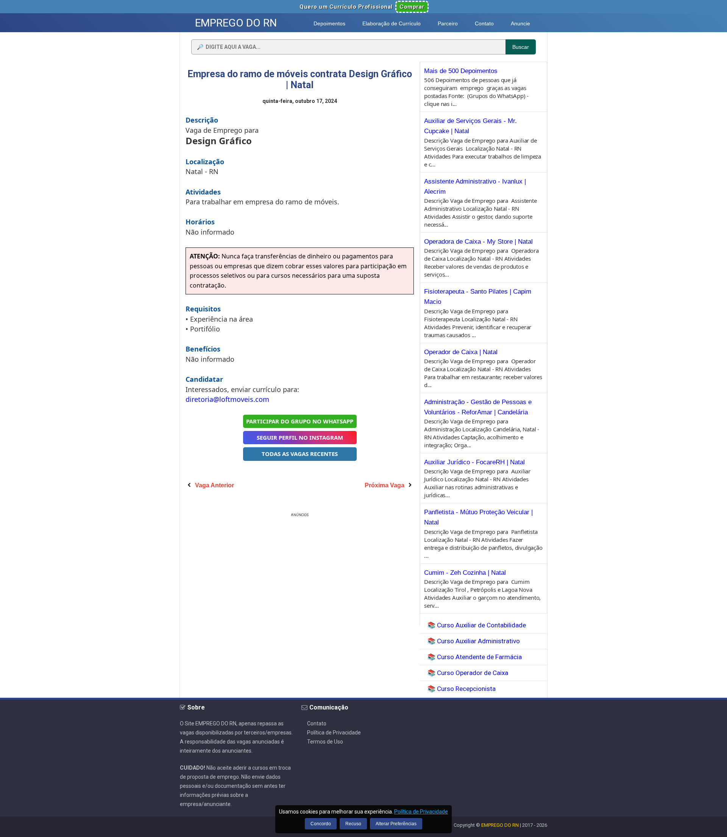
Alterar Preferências (396, 823)
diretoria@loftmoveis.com (227, 399)
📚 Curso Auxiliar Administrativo (473, 641)
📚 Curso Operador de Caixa (467, 673)
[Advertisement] (300, 572)
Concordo (320, 823)
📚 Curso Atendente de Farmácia (474, 657)
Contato (316, 723)
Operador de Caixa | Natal (461, 352)
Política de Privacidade (334, 733)
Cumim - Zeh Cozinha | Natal (465, 572)
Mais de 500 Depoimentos (461, 71)
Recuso (353, 823)
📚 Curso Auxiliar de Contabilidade (476, 625)
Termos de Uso (325, 742)
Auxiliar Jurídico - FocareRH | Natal (474, 462)
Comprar (411, 6)
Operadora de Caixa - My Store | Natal (478, 241)
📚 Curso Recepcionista (461, 688)
